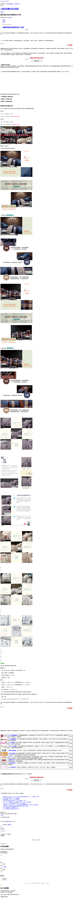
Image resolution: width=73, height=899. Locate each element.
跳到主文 (2, 11)
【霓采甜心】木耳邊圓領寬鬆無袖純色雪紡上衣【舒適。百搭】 (15, 806)
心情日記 (10, 17)
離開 (6, 896)
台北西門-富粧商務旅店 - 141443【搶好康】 (11, 798)
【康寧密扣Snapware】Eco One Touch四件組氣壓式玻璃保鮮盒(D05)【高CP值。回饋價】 (20, 804)
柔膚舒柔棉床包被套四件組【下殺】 (14, 27)
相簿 (4, 19)
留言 (10, 821)
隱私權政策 (43, 883)
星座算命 (9, 824)
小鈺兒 (1, 815)
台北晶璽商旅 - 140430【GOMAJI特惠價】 (11, 799)
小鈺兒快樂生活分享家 (9, 9)
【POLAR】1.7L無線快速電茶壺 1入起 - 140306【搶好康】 (14, 803)
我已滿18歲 (3, 896)
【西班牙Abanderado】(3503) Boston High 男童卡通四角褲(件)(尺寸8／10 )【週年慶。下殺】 (21, 796)
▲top (1, 826)
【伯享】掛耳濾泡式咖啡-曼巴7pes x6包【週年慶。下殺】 (14, 800)
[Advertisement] (10, 82)
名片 (4, 22)
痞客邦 (7, 821)
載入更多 (2, 828)
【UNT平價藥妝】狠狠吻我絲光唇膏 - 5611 (11, 808)
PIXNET (28, 883)
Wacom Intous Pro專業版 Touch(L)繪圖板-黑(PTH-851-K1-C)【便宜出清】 (17, 802)
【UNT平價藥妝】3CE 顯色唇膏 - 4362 (10, 807)
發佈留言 (2, 835)
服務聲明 (47, 883)
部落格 (4, 21)
